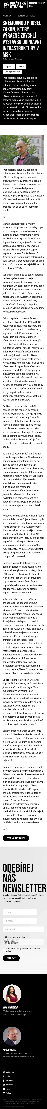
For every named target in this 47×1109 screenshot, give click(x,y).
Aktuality (7, 16)
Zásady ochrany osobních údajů (14, 1106)
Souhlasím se (23, 949)
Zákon (21, 66)
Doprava (9, 66)
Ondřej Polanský (12, 71)
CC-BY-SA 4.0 (17, 1100)
